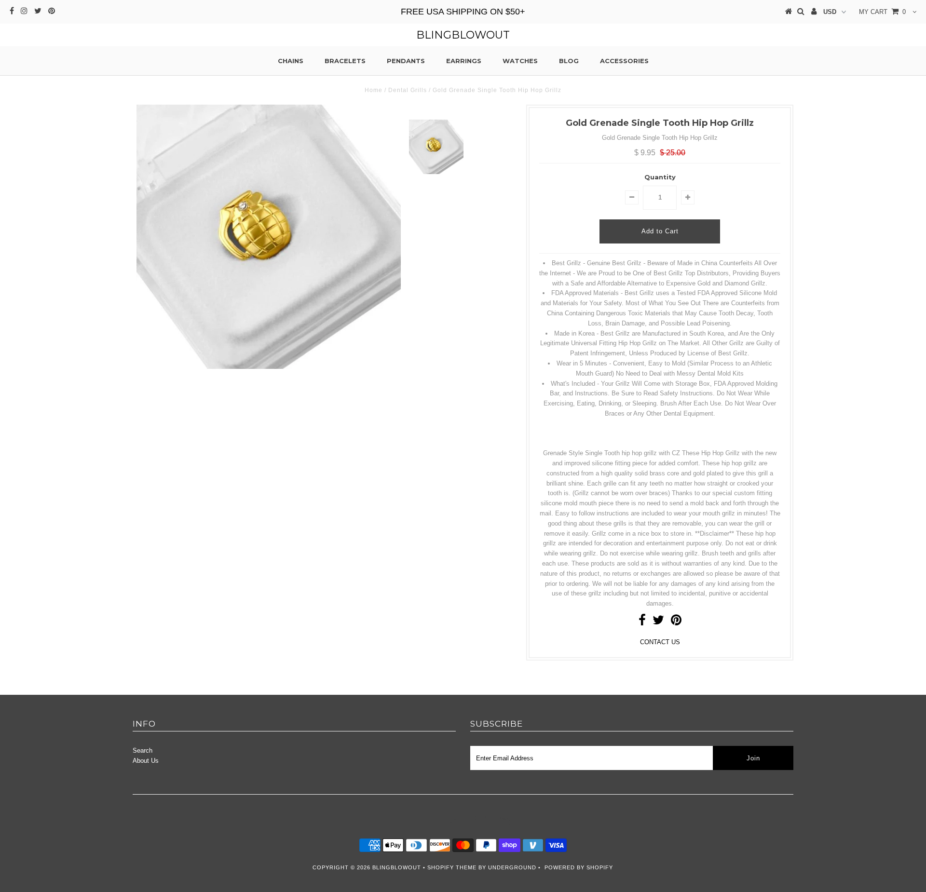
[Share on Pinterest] (676, 622)
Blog (569, 61)
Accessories (624, 61)
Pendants (406, 61)
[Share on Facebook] (642, 622)
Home (373, 90)
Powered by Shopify (579, 867)
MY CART (882, 11)
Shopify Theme (452, 867)
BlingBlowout (463, 34)
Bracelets (345, 61)
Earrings (463, 61)
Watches (520, 61)
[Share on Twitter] (658, 622)
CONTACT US (660, 642)
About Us (146, 760)
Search (142, 750)
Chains (290, 61)
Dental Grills (407, 90)
